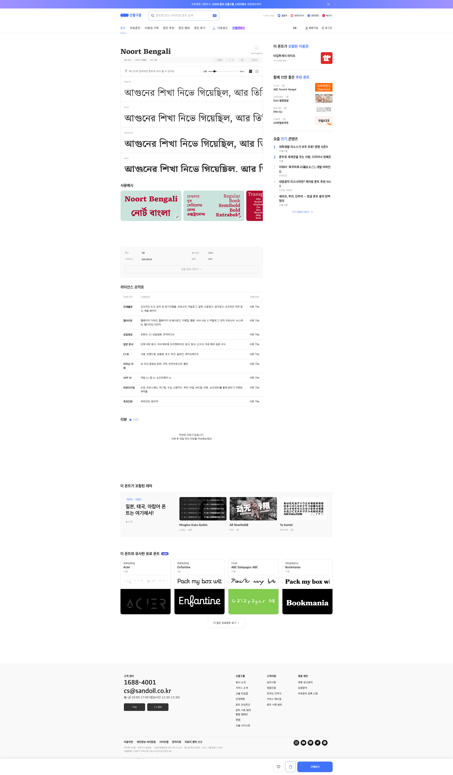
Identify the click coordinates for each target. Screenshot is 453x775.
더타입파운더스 (292, 563)
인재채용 (240, 699)
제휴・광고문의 (305, 682)
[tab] (250, 71)
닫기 (328, 4)
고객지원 (271, 676)
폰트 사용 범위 (274, 704)
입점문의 (302, 688)
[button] (268, 205)
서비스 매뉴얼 (274, 699)
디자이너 (129, 259)
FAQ (134, 707)
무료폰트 (135, 28)
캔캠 (238, 720)
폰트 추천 (168, 28)
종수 (127, 253)
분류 (194, 259)
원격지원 (176, 742)
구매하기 (315, 767)
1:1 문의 (158, 707)
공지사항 (271, 682)
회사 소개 (241, 682)
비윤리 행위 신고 (193, 742)
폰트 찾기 (199, 28)
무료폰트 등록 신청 (308, 693)
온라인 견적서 (274, 693)
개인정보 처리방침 (146, 742)
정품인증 (271, 688)
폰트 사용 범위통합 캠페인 (243, 712)
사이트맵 (163, 742)
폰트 (123, 28)
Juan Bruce (147, 259)
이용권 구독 (152, 28)
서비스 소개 (242, 688)
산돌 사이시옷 (243, 725)
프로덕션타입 (129, 563)
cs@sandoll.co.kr (147, 691)
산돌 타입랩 (242, 693)
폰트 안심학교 (243, 704)
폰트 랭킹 (184, 28)
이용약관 (128, 742)
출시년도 (195, 253)
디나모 (234, 563)
